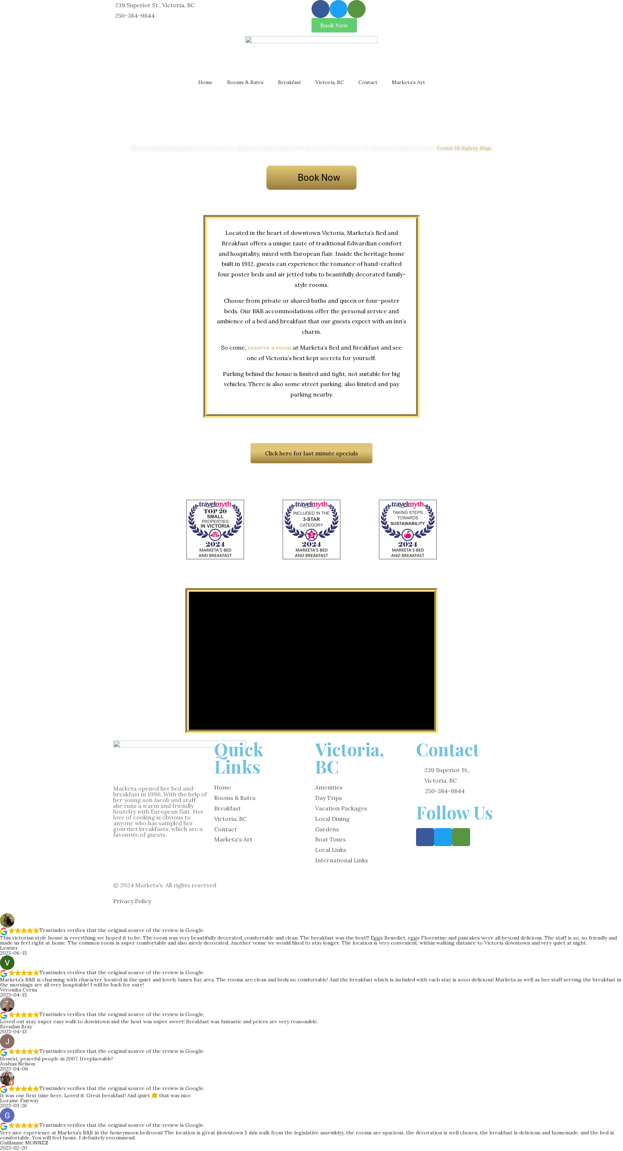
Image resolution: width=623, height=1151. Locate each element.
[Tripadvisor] (357, 9)
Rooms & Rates (245, 82)
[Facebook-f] (425, 837)
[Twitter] (339, 9)
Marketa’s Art (408, 82)
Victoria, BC (329, 82)
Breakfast (289, 82)
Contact (367, 82)
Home (205, 82)
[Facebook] (321, 9)
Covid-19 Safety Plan (464, 148)
